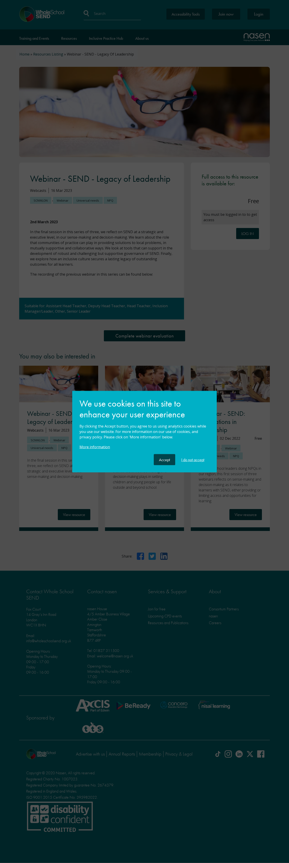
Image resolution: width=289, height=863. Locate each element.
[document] (144, 426)
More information (94, 446)
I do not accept (192, 459)
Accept (164, 459)
